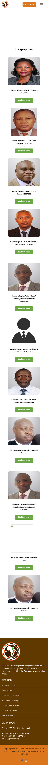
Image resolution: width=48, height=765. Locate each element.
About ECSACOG (9, 685)
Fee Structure (7, 715)
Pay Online (29, 4)
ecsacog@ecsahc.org (10, 738)
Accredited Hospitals (10, 705)
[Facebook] (21, 760)
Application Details (10, 710)
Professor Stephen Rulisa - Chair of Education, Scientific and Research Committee (24, 298)
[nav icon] (41, 4)
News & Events (8, 690)
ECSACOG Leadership (11, 695)
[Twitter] (26, 760)
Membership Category (11, 700)
